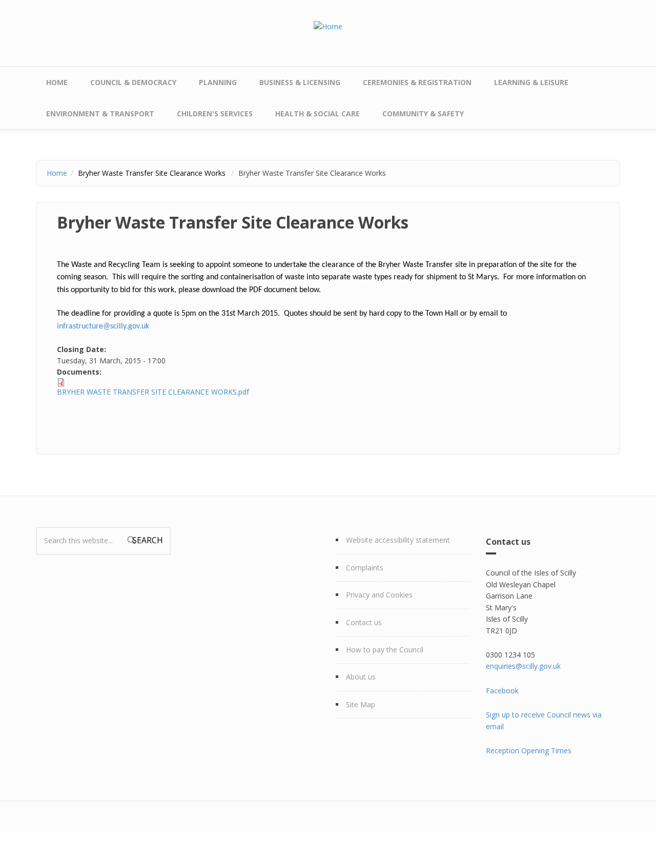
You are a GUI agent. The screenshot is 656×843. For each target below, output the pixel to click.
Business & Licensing (299, 82)
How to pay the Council (384, 649)
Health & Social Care (317, 113)
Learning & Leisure (531, 82)
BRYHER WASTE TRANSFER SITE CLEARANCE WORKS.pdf (153, 392)
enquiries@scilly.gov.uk (523, 666)
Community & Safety (423, 113)
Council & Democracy (133, 82)
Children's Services (215, 113)
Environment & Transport (100, 113)
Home (57, 82)
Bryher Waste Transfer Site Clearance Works (153, 173)
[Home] (328, 26)
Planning (218, 82)
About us (361, 677)
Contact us (364, 622)
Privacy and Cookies (379, 595)
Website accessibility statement (398, 540)
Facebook (502, 690)
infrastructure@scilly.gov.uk (103, 326)
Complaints (364, 567)
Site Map (360, 704)
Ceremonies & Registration (417, 82)
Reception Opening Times (528, 750)
